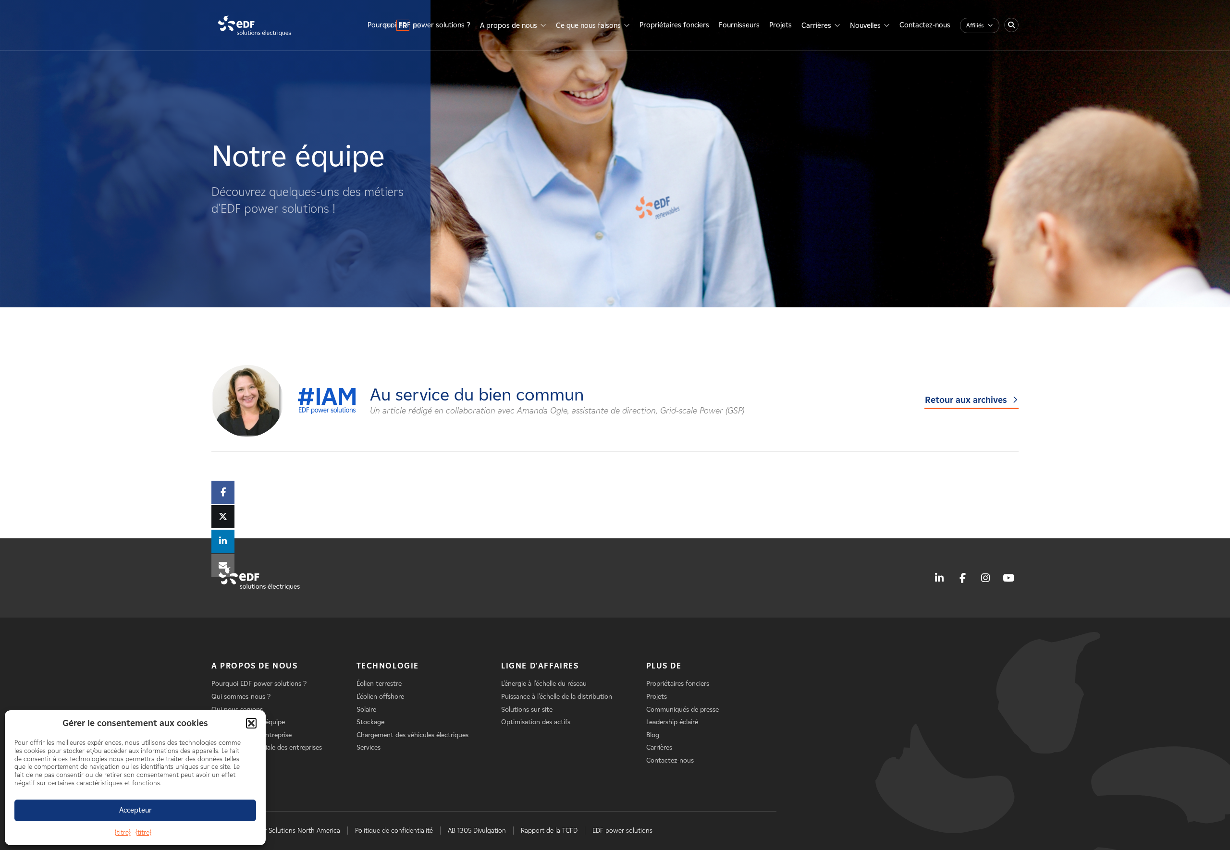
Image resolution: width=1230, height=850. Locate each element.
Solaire (366, 709)
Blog (652, 735)
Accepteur (135, 810)
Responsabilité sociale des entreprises (266, 747)
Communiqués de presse (682, 709)
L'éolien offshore (380, 696)
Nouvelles (865, 25)
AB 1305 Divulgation (477, 830)
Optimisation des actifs (535, 722)
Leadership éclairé (672, 722)
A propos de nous (508, 25)
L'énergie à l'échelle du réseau (544, 684)
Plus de (664, 665)
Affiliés (975, 25)
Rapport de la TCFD (549, 830)
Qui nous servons (237, 709)
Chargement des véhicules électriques (412, 735)
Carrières (816, 25)
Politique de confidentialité (394, 830)
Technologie (388, 665)
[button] (251, 723)
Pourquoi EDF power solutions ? (419, 25)
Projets (780, 25)
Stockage (370, 722)
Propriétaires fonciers (674, 25)
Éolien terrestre (379, 684)
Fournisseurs (739, 25)
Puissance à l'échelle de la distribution (556, 696)
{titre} (123, 832)
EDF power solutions (622, 830)
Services (369, 747)
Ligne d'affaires (540, 665)
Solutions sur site (527, 709)
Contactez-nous (924, 25)
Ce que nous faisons (588, 25)
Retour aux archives (966, 400)
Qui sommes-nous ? (241, 696)
